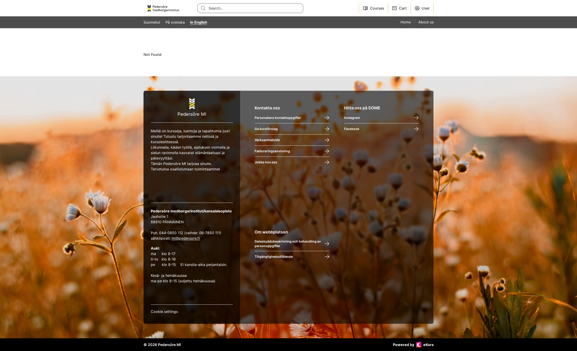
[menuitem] (407, 22)
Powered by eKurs (413, 344)
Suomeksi (152, 22)
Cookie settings (164, 311)
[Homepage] (165, 8)
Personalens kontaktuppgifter (278, 118)
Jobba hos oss (266, 162)
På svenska (175, 22)
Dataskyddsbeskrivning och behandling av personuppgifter (288, 243)
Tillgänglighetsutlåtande (274, 256)
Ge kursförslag (266, 129)
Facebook (351, 129)
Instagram (352, 118)
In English (198, 22)
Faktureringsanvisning (272, 151)
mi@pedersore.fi (186, 238)
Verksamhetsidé (267, 140)
